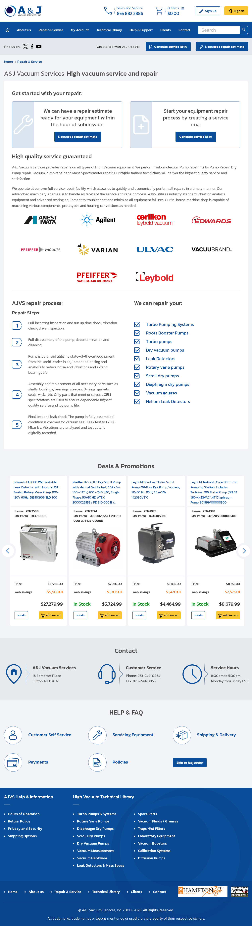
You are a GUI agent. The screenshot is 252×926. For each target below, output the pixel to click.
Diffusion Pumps (151, 858)
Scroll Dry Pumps (91, 836)
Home (8, 61)
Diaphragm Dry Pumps (95, 828)
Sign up (211, 10)
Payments (37, 762)
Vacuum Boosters (152, 843)
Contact (184, 29)
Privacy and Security (25, 828)
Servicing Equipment (132, 734)
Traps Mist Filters (151, 828)
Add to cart (53, 615)
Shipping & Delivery (216, 734)
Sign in (239, 10)
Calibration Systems (154, 850)
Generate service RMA (170, 46)
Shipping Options (22, 836)
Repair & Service (51, 29)
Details (21, 615)
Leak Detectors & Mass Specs (100, 865)
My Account (80, 29)
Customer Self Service (49, 734)
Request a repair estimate (224, 46)
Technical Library (109, 29)
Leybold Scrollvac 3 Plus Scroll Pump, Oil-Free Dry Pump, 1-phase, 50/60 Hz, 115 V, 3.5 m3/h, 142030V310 (155, 490)
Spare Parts (147, 813)
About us (24, 29)
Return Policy (19, 821)
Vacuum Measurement (95, 850)
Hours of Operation (24, 813)
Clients (165, 29)
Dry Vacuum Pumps (93, 843)
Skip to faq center (189, 762)
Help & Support (141, 29)
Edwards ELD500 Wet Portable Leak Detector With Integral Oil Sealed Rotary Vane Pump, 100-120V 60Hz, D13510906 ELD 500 (36, 490)
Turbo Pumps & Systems (96, 813)
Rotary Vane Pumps (93, 821)
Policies (120, 762)
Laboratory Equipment (156, 836)
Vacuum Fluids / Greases (158, 821)
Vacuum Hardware (92, 858)
